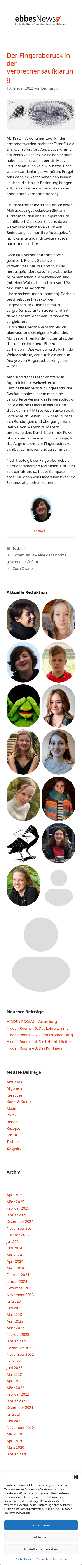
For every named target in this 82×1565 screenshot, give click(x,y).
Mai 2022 (14, 1374)
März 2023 (15, 1327)
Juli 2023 (14, 1301)
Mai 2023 (14, 1314)
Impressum (59, 1559)
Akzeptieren (41, 1525)
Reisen (12, 1121)
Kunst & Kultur (19, 1101)
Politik (11, 1114)
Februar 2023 (18, 1334)
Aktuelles (14, 1081)
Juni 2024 (14, 1248)
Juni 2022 (14, 1367)
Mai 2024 (14, 1254)
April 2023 (15, 1321)
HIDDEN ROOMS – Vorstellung (32, 1021)
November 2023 (20, 1294)
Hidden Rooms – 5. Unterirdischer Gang (40, 1034)
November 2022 (20, 1354)
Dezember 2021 (20, 1407)
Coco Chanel (22, 568)
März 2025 (15, 1201)
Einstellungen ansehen (41, 1549)
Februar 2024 (18, 1274)
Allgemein (15, 1088)
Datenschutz (44, 1559)
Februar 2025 (18, 1208)
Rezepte (13, 1128)
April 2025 (15, 1194)
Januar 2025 (17, 1214)
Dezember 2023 (20, 1287)
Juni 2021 (14, 1420)
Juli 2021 (14, 1414)
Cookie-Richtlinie (25, 1559)
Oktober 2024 (18, 1234)
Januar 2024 (17, 1281)
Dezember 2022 (20, 1347)
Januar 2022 (17, 1400)
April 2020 (15, 1440)
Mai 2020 (14, 1434)
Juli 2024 (14, 1241)
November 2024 (20, 1228)
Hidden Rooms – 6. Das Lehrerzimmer (38, 1028)
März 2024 (15, 1268)
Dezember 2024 (20, 1221)
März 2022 (15, 1387)
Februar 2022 (18, 1394)
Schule (12, 1134)
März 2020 (15, 1447)
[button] (75, 1477)
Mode (11, 1108)
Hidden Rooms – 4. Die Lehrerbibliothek (40, 1041)
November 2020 (20, 1427)
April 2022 (15, 1380)
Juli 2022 (14, 1361)
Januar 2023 (17, 1341)
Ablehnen (41, 1537)
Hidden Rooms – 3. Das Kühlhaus (34, 1048)
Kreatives (14, 1095)
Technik (18, 548)
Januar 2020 (17, 1454)
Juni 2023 (14, 1307)
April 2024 (15, 1261)
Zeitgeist (14, 1148)
